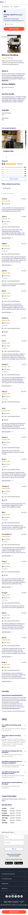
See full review (6, 238)
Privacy (5, 902)
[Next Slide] (6, 157)
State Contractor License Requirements (12, 695)
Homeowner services (8, 874)
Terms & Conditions (23, 904)
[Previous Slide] (3, 157)
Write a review (14, 179)
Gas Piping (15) (7, 188)
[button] (12, 142)
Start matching (14, 29)
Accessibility (21, 902)
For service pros (7, 879)
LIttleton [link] (16, 6)
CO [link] (11, 6)
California (10, 902)
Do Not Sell (15, 902)
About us (4, 888)
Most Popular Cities (7, 832)
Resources (5, 883)
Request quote (14, 912)
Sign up (14, 849)
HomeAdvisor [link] (5, 6)
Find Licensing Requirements (9, 708)
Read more (5, 80)
